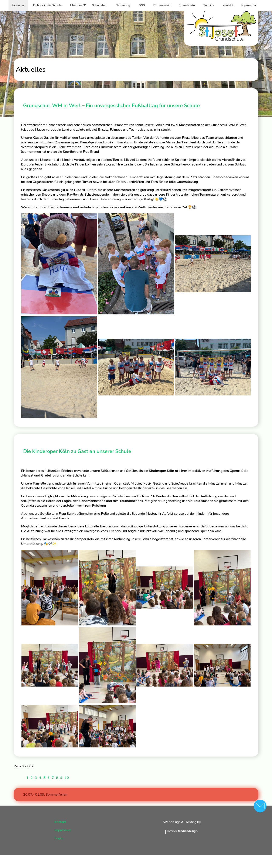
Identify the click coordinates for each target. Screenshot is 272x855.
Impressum (62, 830)
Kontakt (60, 822)
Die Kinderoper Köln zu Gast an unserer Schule (77, 451)
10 (67, 777)
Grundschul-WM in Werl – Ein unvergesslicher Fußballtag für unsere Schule (111, 105)
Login (58, 838)
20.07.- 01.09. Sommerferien (45, 794)
